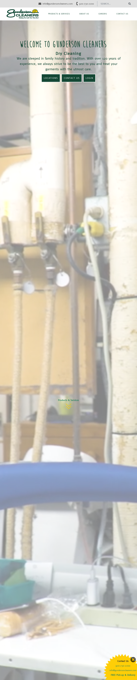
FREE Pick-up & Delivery (123, 675)
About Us (84, 14)
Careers (102, 14)
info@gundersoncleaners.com (122, 670)
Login (89, 78)
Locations (51, 78)
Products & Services (59, 14)
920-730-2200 (123, 665)
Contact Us (122, 14)
